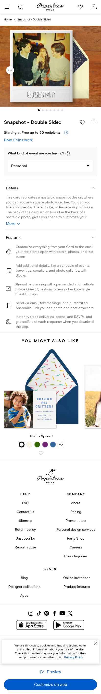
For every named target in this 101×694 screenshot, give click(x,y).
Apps (24, 596)
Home (8, 19)
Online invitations (76, 578)
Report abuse (25, 547)
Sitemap (25, 521)
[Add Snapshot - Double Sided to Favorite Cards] (82, 122)
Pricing (75, 512)
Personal (19, 166)
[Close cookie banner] (96, 643)
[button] (67, 153)
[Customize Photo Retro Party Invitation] (50, 66)
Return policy (25, 530)
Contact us (25, 512)
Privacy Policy (73, 657)
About (75, 503)
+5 (61, 444)
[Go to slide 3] (47, 110)
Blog (24, 578)
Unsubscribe (25, 538)
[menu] (7, 7)
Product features (76, 587)
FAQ (25, 503)
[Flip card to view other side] (14, 70)
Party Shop (76, 538)
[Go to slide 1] (39, 110)
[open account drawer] (94, 7)
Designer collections (24, 587)
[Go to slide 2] (43, 110)
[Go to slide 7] (62, 110)
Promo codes (75, 521)
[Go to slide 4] (50, 110)
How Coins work (18, 140)
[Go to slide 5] (54, 110)
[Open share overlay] (94, 122)
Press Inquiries (76, 556)
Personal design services (75, 530)
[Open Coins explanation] (66, 132)
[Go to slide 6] (58, 110)
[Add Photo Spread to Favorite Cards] (41, 453)
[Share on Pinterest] (47, 613)
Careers (76, 547)
